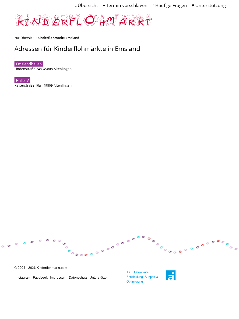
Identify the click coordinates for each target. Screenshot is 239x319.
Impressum (58, 277)
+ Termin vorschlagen (125, 5)
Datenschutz (78, 277)
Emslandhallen (29, 64)
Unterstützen (99, 277)
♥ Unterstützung (209, 5)
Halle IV (22, 80)
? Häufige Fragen (169, 5)
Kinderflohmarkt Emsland (58, 37)
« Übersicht (86, 5)
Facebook (40, 277)
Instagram (23, 277)
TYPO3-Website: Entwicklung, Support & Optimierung (142, 276)
